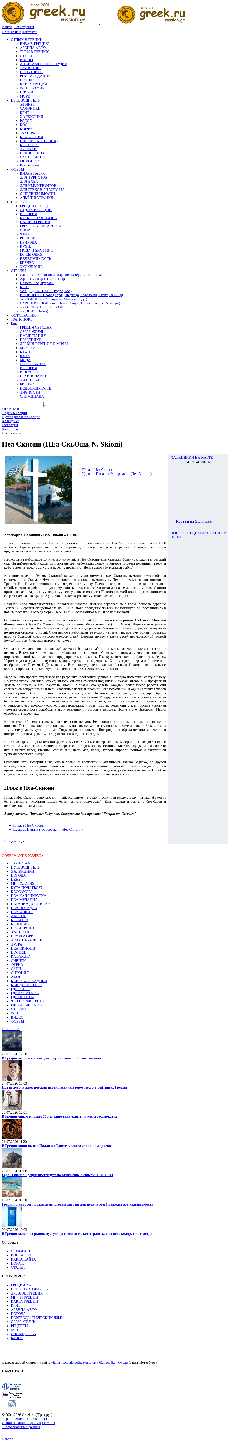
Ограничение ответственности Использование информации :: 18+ (28, 1421)
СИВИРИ (18, 960)
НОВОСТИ (11, 1029)
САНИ (16, 969)
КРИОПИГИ (21, 924)
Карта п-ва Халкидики (194, 521)
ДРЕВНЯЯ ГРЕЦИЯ (27, 1293)
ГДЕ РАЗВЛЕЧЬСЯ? (26, 1005)
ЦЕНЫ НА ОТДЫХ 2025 (30, 1289)
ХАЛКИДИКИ (22, 871)
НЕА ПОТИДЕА (24, 908)
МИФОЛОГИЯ (23, 883)
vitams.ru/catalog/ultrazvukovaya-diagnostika (83, 1362)
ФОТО (16, 1013)
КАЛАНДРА (21, 956)
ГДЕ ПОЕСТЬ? (22, 997)
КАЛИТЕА (19, 920)
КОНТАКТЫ (21, 1255)
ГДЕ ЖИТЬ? (20, 989)
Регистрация (24, 27)
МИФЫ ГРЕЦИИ (24, 1297)
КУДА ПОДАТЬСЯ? (26, 887)
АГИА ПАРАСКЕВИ (27, 940)
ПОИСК (17, 1263)
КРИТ (15, 1305)
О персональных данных (21, 1427)
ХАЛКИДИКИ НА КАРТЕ (192, 457)
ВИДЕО (17, 1017)
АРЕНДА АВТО (24, 1309)
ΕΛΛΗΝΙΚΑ (11, 32)
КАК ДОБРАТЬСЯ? (26, 985)
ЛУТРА (16, 944)
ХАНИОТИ (20, 932)
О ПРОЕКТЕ (21, 1251)
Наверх (7, 1439)
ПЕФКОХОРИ (22, 936)
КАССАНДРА (22, 892)
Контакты (29, 32)
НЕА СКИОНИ (23, 948)
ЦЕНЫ (16, 879)
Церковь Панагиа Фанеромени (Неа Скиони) (117, 474)
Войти (7, 27)
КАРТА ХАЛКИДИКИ (29, 981)
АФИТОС (18, 916)
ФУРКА (17, 965)
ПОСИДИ (19, 952)
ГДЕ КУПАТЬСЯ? (25, 993)
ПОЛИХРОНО (22, 928)
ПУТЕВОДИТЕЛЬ (25, 867)
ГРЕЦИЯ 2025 (22, 1285)
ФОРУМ (17, 1021)
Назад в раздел (15, 841)
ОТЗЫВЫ (18, 1009)
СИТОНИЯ (20, 973)
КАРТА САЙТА (23, 1259)
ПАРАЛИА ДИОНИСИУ (30, 904)
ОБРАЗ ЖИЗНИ (23, 1322)
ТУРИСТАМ (21, 863)
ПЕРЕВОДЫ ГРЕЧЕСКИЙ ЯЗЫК (37, 1318)
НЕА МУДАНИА (24, 900)
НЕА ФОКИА (22, 912)
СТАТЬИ (18, 1267)
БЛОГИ (17, 1338)
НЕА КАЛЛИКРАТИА (28, 896)
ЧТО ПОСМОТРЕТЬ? (28, 1001)
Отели (123, 1362)
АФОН (16, 977)
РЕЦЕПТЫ (19, 1326)
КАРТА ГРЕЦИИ (24, 1301)
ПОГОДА (18, 875)
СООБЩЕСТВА (23, 1334)
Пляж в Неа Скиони (97, 470)
